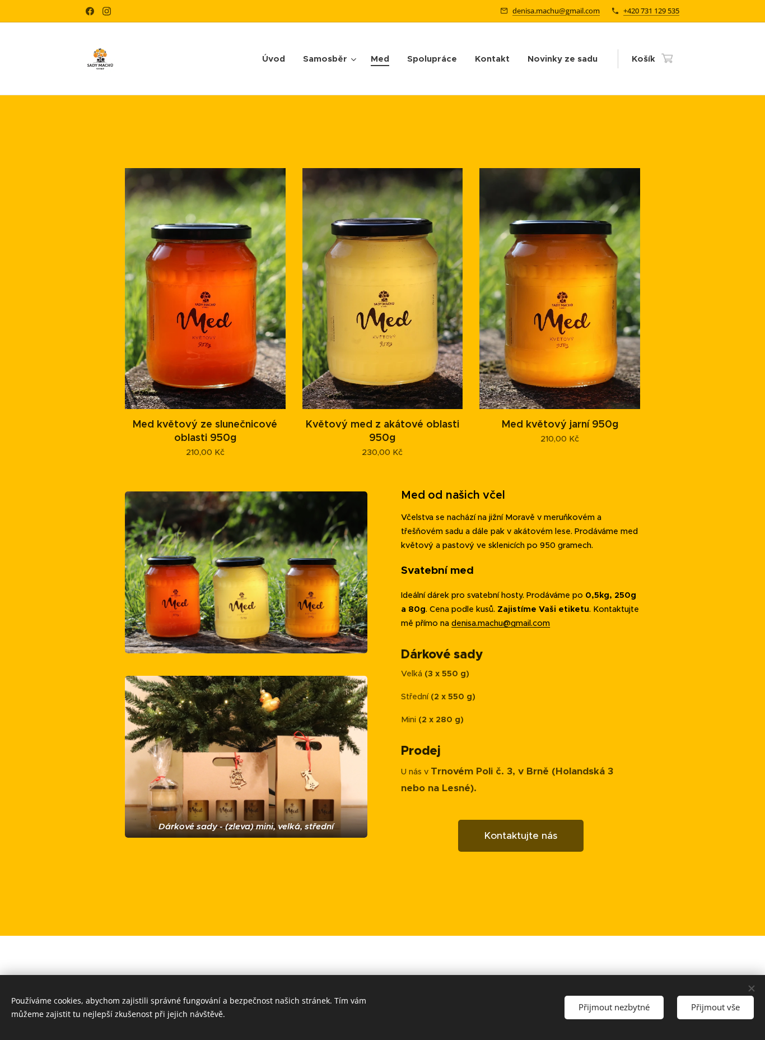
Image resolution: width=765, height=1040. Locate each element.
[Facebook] (90, 11)
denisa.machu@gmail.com (556, 11)
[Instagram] (107, 11)
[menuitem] (276, 59)
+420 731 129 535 (651, 11)
